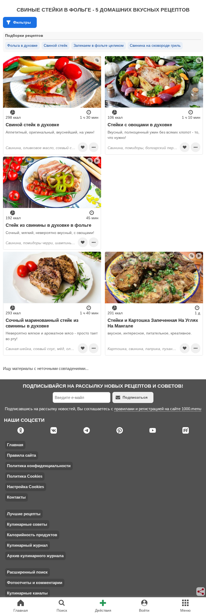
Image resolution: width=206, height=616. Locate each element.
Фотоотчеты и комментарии (34, 582)
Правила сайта (21, 455)
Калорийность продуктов (32, 534)
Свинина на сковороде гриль (155, 45)
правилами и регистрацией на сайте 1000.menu (157, 408)
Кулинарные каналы (27, 593)
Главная (15, 444)
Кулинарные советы (27, 524)
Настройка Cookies (25, 486)
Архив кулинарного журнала (35, 555)
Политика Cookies (24, 476)
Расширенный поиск (27, 572)
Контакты (16, 497)
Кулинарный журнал (27, 545)
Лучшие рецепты (24, 513)
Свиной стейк (55, 45)
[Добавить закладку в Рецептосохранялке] (82, 147)
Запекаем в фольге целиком (98, 45)
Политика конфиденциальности (39, 465)
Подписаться (135, 397)
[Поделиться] (201, 591)
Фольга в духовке (22, 45)
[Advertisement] (154, 194)
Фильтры (22, 22)
